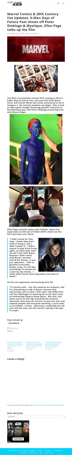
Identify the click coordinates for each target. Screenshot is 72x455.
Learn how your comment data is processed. (49, 405)
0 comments (34, 33)
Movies (28, 33)
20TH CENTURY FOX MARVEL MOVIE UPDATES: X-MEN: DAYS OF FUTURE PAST (53, 344)
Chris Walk (12, 33)
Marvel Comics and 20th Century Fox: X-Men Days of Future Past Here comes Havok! (15, 344)
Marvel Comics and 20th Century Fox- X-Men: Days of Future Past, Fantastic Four (34, 344)
